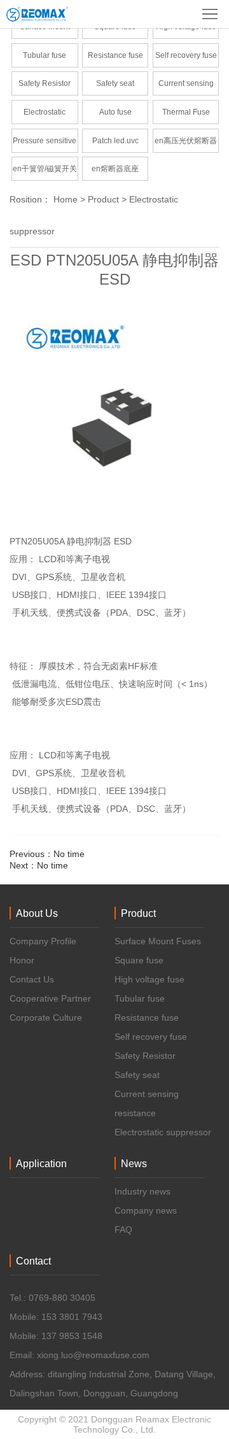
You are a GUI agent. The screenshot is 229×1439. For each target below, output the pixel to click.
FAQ (123, 1229)
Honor (22, 960)
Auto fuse (115, 112)
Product (103, 199)
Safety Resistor (44, 83)
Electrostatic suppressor (45, 116)
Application (41, 1163)
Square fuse (138, 960)
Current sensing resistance (186, 87)
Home (65, 199)
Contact (33, 1261)
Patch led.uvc (115, 140)
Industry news (142, 1191)
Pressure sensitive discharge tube (44, 144)
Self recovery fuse (186, 55)
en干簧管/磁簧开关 (45, 168)
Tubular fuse (44, 55)
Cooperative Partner (50, 998)
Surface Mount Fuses (157, 941)
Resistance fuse (115, 55)
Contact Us (32, 979)
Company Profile (43, 941)
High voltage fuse (149, 979)
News (134, 1163)
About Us (37, 913)
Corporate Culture (46, 1017)
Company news (145, 1210)
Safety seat (115, 83)
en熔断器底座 (115, 168)
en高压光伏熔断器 (186, 140)
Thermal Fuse (186, 112)
